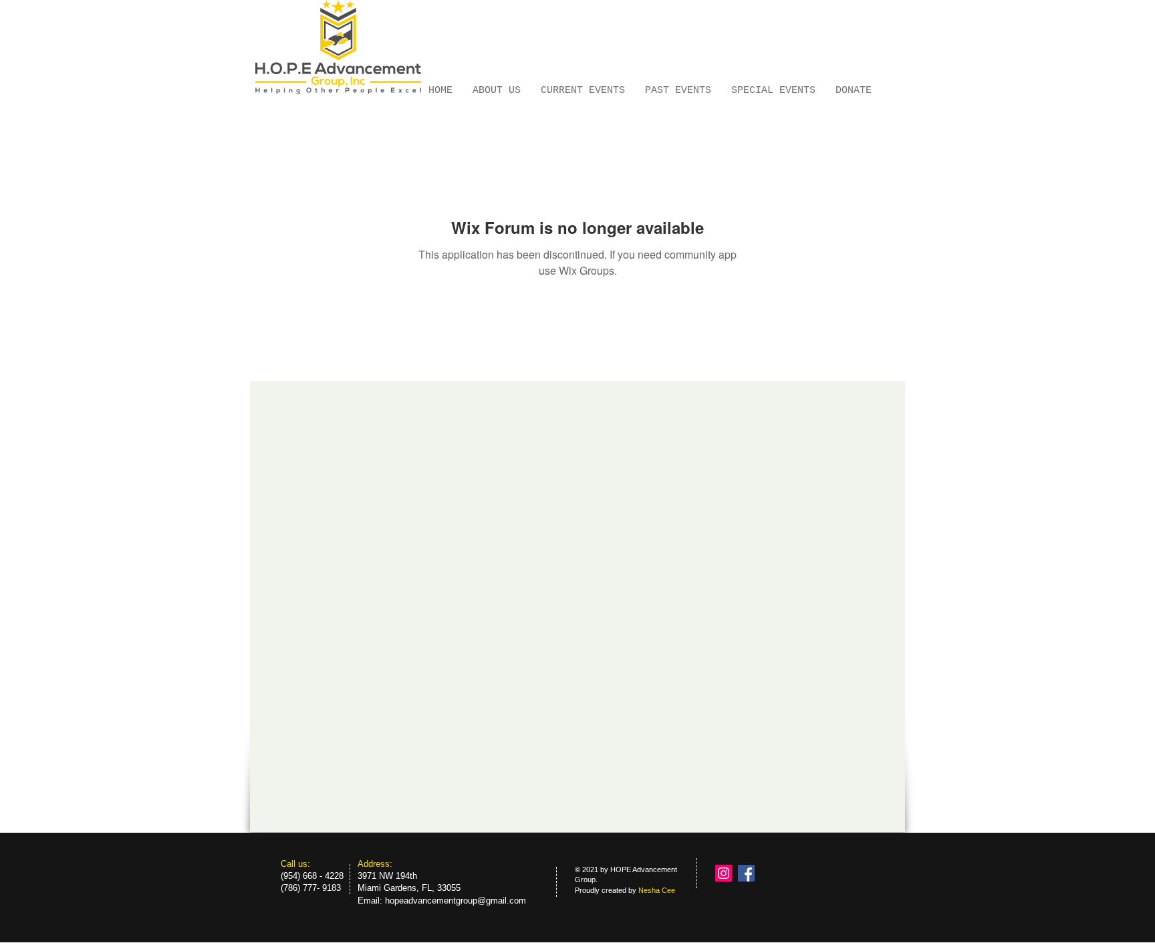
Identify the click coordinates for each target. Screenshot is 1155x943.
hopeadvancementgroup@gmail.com (455, 901)
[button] (678, 89)
